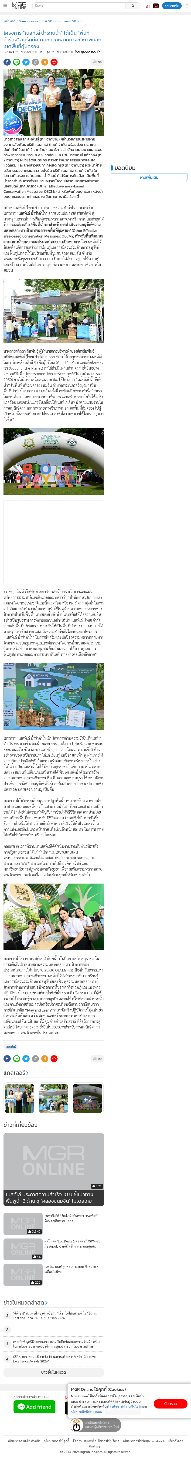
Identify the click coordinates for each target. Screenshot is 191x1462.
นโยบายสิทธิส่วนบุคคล (86, 1412)
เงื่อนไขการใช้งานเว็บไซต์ (124, 1406)
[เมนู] (5, 5)
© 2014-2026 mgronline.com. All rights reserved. (95, 1451)
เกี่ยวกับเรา (175, 1441)
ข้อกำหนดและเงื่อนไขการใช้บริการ (96, 1441)
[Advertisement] (53, 542)
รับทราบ (170, 1404)
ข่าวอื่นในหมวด (53, 1372)
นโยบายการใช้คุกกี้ (56, 1441)
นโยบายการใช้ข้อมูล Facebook (144, 1441)
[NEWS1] (156, 5)
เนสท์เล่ (11, 1047)
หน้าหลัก (9, 21)
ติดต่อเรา (95, 1446)
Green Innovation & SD (35, 21)
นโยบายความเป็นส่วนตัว (24, 1441)
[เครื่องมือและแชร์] (187, 6)
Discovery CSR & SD (69, 21)
